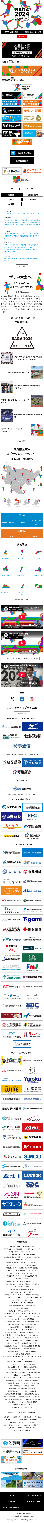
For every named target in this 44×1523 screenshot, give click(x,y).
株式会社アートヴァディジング (22, 1407)
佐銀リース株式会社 (30, 1367)
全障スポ (22, 531)
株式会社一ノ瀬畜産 (22, 1279)
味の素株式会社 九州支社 (14, 1380)
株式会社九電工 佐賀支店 (22, 1354)
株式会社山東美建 (24, 1396)
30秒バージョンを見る (31, 659)
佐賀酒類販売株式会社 (29, 1330)
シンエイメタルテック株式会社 (29, 1284)
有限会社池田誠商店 (30, 1362)
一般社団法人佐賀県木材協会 (13, 1399)
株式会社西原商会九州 (34, 1257)
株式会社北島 (7, 1335)
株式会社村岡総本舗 (29, 1391)
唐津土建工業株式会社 (15, 1351)
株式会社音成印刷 (14, 1370)
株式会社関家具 (15, 1327)
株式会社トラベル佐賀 (12, 1322)
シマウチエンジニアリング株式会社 (22, 1303)
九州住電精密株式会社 (16, 1305)
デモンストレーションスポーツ (36, 522)
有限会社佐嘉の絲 (29, 1254)
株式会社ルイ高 (15, 1246)
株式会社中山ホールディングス (29, 1316)
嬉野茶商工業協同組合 (31, 1394)
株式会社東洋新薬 (10, 1332)
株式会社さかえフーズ (31, 1338)
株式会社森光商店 (13, 1330)
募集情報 (33, 199)
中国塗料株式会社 (28, 1327)
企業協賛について (22, 713)
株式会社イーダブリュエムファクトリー (22, 1311)
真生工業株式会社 (10, 1316)
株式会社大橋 (14, 1319)
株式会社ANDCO (31, 1351)
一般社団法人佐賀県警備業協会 (30, 1346)
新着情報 (11, 195)
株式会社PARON (34, 1372)
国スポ (22, 515)
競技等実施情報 (33, 195)
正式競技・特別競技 (7, 522)
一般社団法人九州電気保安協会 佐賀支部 (22, 1388)
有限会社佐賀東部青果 (33, 1399)
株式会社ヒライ (11, 1268)
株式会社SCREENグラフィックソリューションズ (22, 1262)
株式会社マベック (14, 1391)
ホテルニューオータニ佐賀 (14, 1340)
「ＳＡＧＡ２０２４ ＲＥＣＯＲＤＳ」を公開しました (22, 213)
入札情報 (11, 204)
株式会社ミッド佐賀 (10, 1346)
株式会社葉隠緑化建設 (22, 1287)
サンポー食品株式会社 (34, 1297)
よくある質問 (11, 1501)
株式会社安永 (11, 1402)
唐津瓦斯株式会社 (13, 1324)
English (22, 36)
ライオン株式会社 (9, 1396)
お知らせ (11, 199)
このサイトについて (33, 1501)
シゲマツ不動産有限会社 (31, 1322)
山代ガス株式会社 (20, 1335)
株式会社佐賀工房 (14, 1254)
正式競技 (11, 536)
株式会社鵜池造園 (22, 1308)
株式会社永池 (14, 1273)
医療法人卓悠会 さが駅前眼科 (13, 1249)
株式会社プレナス (22, 1260)
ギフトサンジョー (28, 1273)
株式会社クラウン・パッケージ (14, 1378)
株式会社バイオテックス (31, 1383)
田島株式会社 (15, 1300)
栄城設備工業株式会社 (14, 1362)
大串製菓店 (36, 1396)
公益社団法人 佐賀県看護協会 (28, 1268)
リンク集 (11, 1495)
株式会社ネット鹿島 (31, 1380)
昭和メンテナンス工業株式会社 (13, 1297)
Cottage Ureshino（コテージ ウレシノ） (22, 1252)
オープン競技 (32, 536)
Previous (1, 134)
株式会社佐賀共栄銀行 (29, 1324)
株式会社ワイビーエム (14, 1276)
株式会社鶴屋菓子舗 (30, 1276)
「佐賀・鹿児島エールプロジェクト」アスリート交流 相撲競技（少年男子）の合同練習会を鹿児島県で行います (22, 236)
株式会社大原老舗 (14, 1348)
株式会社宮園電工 (28, 1319)
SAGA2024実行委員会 (11, 1507)
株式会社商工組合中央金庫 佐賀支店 (22, 1289)
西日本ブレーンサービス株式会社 (22, 1292)
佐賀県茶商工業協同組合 (13, 1394)
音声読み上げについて (33, 32)
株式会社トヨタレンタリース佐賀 (14, 1314)
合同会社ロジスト (34, 1314)
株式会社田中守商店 (13, 1367)
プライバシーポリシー (33, 1495)
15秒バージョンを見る (13, 659)
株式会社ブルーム (12, 1265)
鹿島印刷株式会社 (15, 1386)
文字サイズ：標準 (11, 32)
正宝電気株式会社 (35, 1335)
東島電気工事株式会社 (27, 1332)
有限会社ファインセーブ (13, 1338)
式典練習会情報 (22, 160)
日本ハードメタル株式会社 (22, 1375)
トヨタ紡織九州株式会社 (12, 1383)
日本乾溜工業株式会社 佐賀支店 (13, 1257)
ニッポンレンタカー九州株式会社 (15, 1372)
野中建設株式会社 (28, 1246)
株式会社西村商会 (29, 1370)
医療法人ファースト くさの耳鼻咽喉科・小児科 (22, 1281)
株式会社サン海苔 (13, 1343)
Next (43, 134)
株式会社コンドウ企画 (33, 1249)
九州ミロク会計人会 (32, 1340)
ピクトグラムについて (22, 599)
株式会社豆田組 (28, 1300)
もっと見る (22, 266)
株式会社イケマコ (14, 1364)
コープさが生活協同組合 (29, 1265)
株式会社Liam (31, 1305)
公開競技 (22, 522)
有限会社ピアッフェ (33, 1378)
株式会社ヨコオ (10, 1284)
